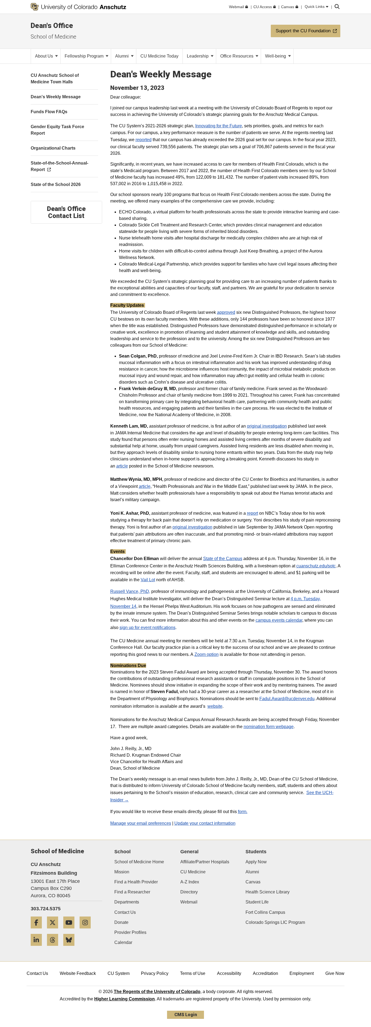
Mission (121, 872)
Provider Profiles (130, 932)
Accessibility (229, 973)
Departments (126, 902)
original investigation (267, 426)
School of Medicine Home (139, 861)
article (122, 466)
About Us (44, 56)
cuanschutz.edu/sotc (316, 566)
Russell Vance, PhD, (130, 591)
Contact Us (125, 912)
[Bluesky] (70, 948)
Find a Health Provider (136, 882)
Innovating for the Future (218, 126)
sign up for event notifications (147, 627)
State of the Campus (222, 558)
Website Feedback (78, 973)
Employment (302, 973)
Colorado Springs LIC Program (275, 922)
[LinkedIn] (38, 948)
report (252, 513)
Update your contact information (204, 823)
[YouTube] (70, 930)
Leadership (198, 56)
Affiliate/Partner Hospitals (204, 861)
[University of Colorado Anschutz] (78, 7)
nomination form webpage (269, 726)
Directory (189, 892)
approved (226, 312)
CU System (119, 973)
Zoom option (206, 654)
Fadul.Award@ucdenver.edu (287, 698)
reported (144, 139)
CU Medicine (193, 872)
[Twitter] (54, 930)
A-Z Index (189, 882)
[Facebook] (38, 930)
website (214, 706)
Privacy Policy (154, 973)
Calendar (123, 942)
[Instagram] (87, 930)
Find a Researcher (132, 892)
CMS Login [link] (185, 1014)
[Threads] (54, 948)
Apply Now (256, 861)
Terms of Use (192, 973)
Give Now (334, 973)
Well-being (276, 56)
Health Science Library (268, 892)
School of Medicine (53, 36)
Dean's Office (52, 25)
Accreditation (265, 973)
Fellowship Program (85, 56)
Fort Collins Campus (265, 912)
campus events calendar (279, 620)
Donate (121, 922)
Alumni (122, 56)
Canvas (253, 882)
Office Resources (237, 56)
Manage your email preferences (140, 823)
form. (242, 811)
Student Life (257, 902)
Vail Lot (148, 579)
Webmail (188, 902)
